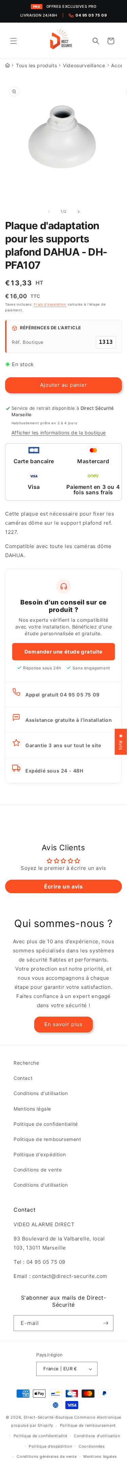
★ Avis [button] (121, 741)
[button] (13, 40)
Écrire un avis (63, 886)
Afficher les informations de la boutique (59, 432)
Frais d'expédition (50, 304)
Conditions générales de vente (47, 1456)
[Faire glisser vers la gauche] (48, 211)
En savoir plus (63, 1024)
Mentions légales (100, 1456)
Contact (23, 1078)
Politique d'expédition (40, 1154)
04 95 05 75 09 (91, 15)
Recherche (26, 1063)
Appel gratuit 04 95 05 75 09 (62, 694)
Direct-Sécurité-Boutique (48, 1417)
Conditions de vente (38, 1169)
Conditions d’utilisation (97, 1435)
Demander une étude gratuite (63, 651)
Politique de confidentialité (46, 1124)
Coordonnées (92, 1446)
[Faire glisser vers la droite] (78, 211)
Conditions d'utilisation (41, 1093)
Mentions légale (32, 1109)
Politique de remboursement (47, 1139)
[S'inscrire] (105, 1323)
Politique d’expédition (50, 1446)
